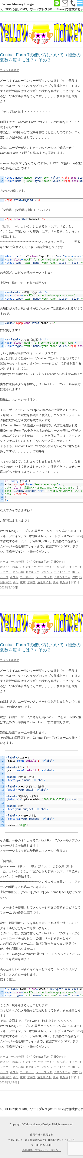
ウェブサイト (46, 566)
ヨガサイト (27, 577)
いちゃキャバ (28, 566)
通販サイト (44, 582)
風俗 (55, 582)
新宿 (15, 582)
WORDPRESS (9, 566)
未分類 (20, 561)
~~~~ (45, 363)
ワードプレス (44, 577)
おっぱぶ (61, 566)
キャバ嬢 (18, 572)
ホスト (14, 577)
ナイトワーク (62, 572)
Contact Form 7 (43, 561)
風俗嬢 (64, 582)
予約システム (62, 577)
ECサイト (60, 561)
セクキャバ (32, 572)
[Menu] (80, 3)
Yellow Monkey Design (18, 4)
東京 (23, 582)
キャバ (73, 566)
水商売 (31, 582)
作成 (75, 577)
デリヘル (46, 572)
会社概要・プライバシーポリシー (41, 1150)
